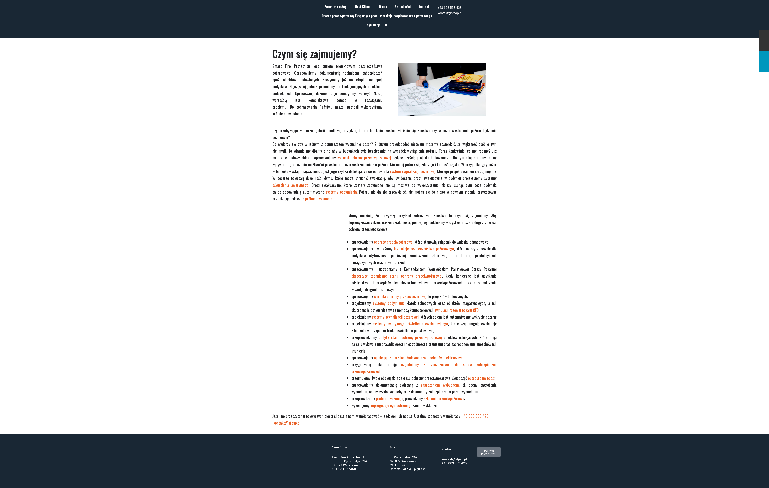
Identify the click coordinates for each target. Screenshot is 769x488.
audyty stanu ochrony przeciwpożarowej (410, 337)
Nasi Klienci (363, 6)
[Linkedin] (482, 7)
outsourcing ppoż (481, 378)
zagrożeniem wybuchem (440, 385)
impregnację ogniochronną (390, 405)
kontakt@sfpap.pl (450, 13)
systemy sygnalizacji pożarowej (395, 317)
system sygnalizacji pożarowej (412, 171)
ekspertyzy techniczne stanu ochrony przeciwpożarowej (396, 276)
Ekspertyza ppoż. (366, 15)
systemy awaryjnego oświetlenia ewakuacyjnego (410, 324)
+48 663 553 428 (450, 7)
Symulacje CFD (377, 25)
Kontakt (423, 6)
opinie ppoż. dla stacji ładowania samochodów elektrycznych (419, 358)
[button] (336, 6)
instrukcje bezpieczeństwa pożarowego (424, 249)
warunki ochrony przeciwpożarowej (364, 158)
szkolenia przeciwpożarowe (444, 398)
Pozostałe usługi (336, 6)
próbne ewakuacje (318, 199)
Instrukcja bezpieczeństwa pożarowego (405, 15)
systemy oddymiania (341, 192)
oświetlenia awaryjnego (290, 185)
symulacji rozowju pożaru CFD (457, 310)
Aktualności (403, 6)
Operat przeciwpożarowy (338, 15)
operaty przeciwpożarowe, (393, 242)
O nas (383, 6)
